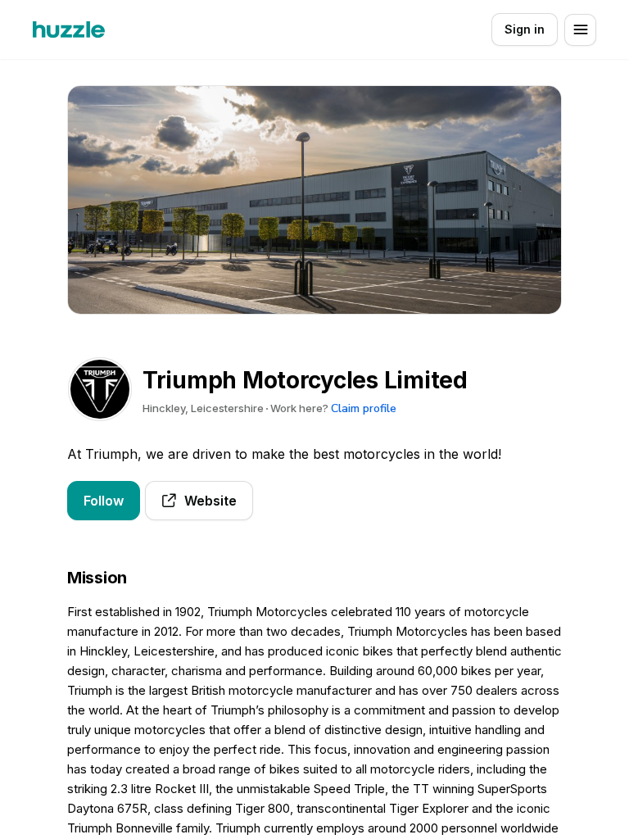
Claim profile (363, 408)
